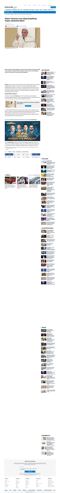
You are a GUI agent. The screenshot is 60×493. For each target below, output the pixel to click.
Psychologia (37, 485)
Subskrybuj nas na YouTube (11, 26)
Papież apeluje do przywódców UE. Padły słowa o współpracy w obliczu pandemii (28, 103)
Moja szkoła (27, 483)
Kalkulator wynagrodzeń (51, 486)
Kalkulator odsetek (50, 484)
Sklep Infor (6, 486)
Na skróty (6, 478)
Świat (12, 12)
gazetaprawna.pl (50, 5)
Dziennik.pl (17, 478)
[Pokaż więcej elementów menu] (55, 10)
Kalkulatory (50, 478)
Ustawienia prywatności (48, 490)
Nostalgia (11, 14)
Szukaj (54, 7)
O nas (10, 490)
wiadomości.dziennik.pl (11, 16)
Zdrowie (17, 485)
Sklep (54, 5)
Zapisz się (30, 471)
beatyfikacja (18, 151)
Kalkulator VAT (50, 483)
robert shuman (25, 151)
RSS (54, 490)
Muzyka (27, 486)
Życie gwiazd (27, 484)
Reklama (14, 490)
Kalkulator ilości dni (50, 481)
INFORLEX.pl (34, 5)
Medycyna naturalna (39, 483)
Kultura (27, 487)
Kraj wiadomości (36, 175)
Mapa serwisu (39, 490)
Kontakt (6, 490)
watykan (10, 151)
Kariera (19, 490)
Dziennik (6, 16)
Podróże (17, 486)
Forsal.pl (6, 483)
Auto (16, 480)
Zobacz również (28, 105)
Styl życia (37, 486)
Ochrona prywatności (31, 490)
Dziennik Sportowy (28, 14)
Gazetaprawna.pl (7, 481)
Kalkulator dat (50, 480)
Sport (16, 484)
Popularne (30, 175)
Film (26, 485)
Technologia (17, 481)
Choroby (37, 484)
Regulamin (24, 490)
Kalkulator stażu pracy (51, 482)
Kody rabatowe (28, 481)
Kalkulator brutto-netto (51, 485)
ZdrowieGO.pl (44, 5)
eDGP (5, 482)
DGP (39, 5)
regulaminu (30, 468)
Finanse (37, 481)
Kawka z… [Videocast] (21, 14)
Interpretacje (6, 485)
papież (14, 151)
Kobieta (27, 480)
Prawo (37, 480)
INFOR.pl (25, 5)
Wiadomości (7, 12)
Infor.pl (6, 480)
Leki (36, 482)
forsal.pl (30, 5)
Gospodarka (17, 482)
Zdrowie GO (16, 14)
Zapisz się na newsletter (22, 26)
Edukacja (27, 482)
